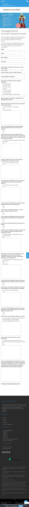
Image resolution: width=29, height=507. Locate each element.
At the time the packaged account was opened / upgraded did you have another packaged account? (13, 182)
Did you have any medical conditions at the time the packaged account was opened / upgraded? (13, 287)
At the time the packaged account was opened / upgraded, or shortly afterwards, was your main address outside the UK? (13, 309)
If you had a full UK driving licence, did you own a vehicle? (13, 224)
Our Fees (5, 422)
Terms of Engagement (8, 424)
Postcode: (3, 61)
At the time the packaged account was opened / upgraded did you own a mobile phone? (13, 203)
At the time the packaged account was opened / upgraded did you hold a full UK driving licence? (13, 217)
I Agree (20, 506)
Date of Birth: (4, 57)
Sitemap (16, 502)
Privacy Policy (23, 502)
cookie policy (14, 506)
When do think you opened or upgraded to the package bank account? (12, 99)
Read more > (5, 411)
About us (5, 419)
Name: (2, 49)
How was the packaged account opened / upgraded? (11, 81)
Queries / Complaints (7, 447)
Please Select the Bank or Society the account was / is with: (12, 67)
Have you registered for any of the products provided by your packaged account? (12, 160)
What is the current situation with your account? (13, 316)
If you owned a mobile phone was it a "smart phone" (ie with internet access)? (12, 210)
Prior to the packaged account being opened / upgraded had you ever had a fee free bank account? (12, 128)
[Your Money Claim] (11, 9)
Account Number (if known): (8, 76)
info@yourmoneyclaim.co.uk (9, 5)
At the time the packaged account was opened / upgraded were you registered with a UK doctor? (13, 281)
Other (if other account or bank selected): (11, 72)
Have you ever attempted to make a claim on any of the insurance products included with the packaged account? (13, 231)
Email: (2, 53)
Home (4, 417)
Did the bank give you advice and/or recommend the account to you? (13, 104)
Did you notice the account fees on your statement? (11, 338)
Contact (4, 421)
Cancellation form (7, 448)
